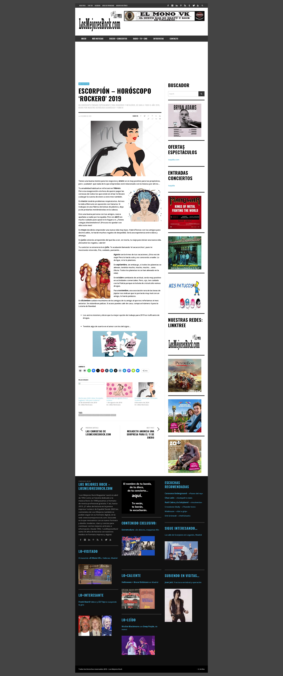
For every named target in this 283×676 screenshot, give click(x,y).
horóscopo (96, 415)
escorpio (81, 415)
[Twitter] (193, 5)
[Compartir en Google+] (148, 116)
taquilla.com (173, 159)
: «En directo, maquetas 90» (140, 529)
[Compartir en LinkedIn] (159, 116)
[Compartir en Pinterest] (152, 116)
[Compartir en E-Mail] (159, 118)
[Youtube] (198, 5)
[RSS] (185, 5)
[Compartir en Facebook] (140, 116)
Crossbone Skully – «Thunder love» (180, 507)
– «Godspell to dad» (178, 498)
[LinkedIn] (176, 5)
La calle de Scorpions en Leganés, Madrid (183, 535)
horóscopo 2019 (105, 415)
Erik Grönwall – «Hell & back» (178, 515)
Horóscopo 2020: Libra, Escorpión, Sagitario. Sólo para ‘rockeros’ (90, 399)
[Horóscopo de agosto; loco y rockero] (119, 389)
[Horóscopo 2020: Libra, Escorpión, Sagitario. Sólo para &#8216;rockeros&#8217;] (91, 389)
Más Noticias (84, 83)
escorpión (88, 415)
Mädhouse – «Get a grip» (176, 511)
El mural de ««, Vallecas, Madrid (97, 558)
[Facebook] (168, 5)
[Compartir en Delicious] (148, 118)
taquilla (171, 185)
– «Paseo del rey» (184, 493)
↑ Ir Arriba (201, 669)
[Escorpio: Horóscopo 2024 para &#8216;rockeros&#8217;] (148, 389)
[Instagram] (172, 5)
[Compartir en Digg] (156, 118)
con (132, 626)
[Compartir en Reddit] (152, 118)
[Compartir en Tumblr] (156, 116)
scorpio (113, 415)
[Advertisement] (141, 62)
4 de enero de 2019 (85, 116)
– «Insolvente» (183, 502)
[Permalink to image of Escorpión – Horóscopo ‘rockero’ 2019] (119, 148)
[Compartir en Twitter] (144, 116)
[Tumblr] (189, 5)
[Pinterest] (181, 5)
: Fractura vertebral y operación (183, 582)
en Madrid (140, 582)
